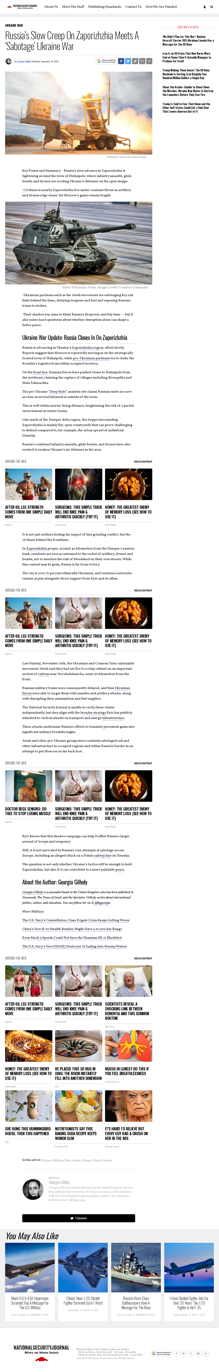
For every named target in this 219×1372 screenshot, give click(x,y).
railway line (102, 855)
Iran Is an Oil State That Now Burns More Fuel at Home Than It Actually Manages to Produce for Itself (187, 57)
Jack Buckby (73, 1310)
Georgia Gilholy (24, 61)
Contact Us (133, 6)
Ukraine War (130, 1351)
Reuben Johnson (180, 1314)
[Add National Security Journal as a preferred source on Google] (106, 61)
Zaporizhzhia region (87, 347)
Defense (47, 1160)
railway (43, 674)
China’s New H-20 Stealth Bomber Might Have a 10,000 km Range (72, 929)
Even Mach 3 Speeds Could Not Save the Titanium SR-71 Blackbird (72, 937)
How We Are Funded (161, 6)
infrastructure (113, 718)
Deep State (58, 391)
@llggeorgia (102, 903)
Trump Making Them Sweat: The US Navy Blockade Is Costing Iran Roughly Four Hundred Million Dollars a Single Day (186, 74)
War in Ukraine (102, 1160)
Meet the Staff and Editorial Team (112, 1354)
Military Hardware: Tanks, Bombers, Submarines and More (102, 1349)
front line (40, 372)
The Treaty (118, 1351)
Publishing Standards (104, 6)
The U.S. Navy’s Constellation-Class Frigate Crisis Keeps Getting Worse (76, 920)
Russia (76, 1160)
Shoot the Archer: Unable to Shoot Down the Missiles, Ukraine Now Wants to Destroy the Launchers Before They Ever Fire (188, 91)
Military (58, 1160)
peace (119, 869)
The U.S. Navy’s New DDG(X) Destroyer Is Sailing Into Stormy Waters (74, 946)
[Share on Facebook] (121, 61)
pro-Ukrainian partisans (91, 358)
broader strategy (93, 712)
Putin (68, 1160)
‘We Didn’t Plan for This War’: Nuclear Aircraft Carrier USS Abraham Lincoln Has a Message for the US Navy (188, 40)
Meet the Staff (73, 6)
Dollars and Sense (86, 1351)
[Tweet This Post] (128, 61)
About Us (51, 6)
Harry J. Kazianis (18, 1314)
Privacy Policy (136, 1354)
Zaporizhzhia (36, 548)
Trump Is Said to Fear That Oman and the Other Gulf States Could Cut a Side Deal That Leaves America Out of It (186, 108)
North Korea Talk (104, 1351)
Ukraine (87, 1160)
